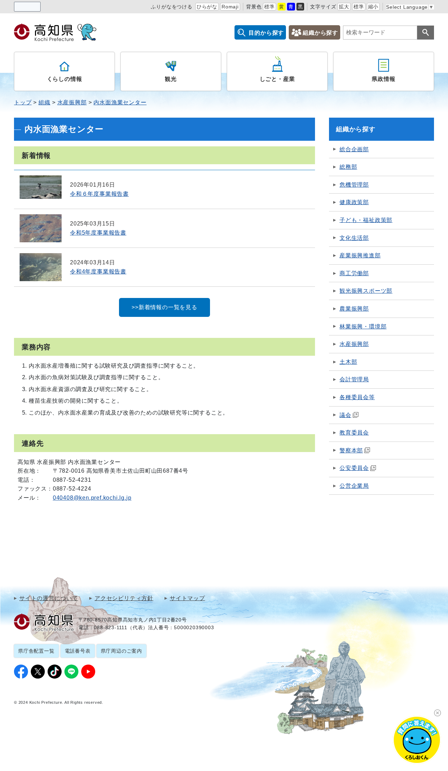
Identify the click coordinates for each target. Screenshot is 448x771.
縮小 (373, 6)
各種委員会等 (357, 397)
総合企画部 (354, 149)
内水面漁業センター (119, 102)
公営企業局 (354, 486)
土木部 (348, 362)
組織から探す (320, 33)
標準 (269, 6)
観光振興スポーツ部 (366, 291)
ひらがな (207, 6)
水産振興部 (72, 102)
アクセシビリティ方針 (123, 598)
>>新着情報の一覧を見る (164, 307)
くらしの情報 (64, 79)
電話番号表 (78, 651)
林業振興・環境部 (363, 326)
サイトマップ (187, 598)
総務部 (348, 167)
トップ (22, 102)
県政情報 (383, 79)
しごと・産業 (277, 79)
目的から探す (266, 33)
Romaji (230, 6)
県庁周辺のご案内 (121, 651)
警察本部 (351, 450)
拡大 (344, 6)
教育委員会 (354, 433)
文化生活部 (354, 238)
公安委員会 (354, 468)
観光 (171, 79)
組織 (44, 102)
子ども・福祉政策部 (366, 220)
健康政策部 (354, 202)
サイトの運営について (48, 598)
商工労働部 (354, 273)
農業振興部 (354, 309)
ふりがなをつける (171, 6)
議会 (345, 415)
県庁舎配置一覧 (36, 651)
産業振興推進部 (360, 255)
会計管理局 (354, 379)
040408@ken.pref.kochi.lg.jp (92, 498)
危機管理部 (354, 185)
